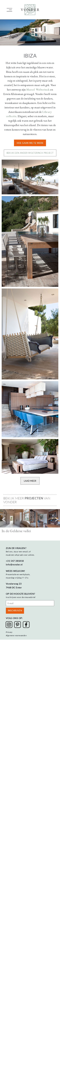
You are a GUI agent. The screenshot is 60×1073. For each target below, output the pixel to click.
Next (56, 519)
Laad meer (30, 481)
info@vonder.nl (14, 564)
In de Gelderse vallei (16, 530)
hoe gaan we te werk (30, 143)
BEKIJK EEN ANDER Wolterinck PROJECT (30, 153)
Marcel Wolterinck (38, 89)
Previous (3, 519)
